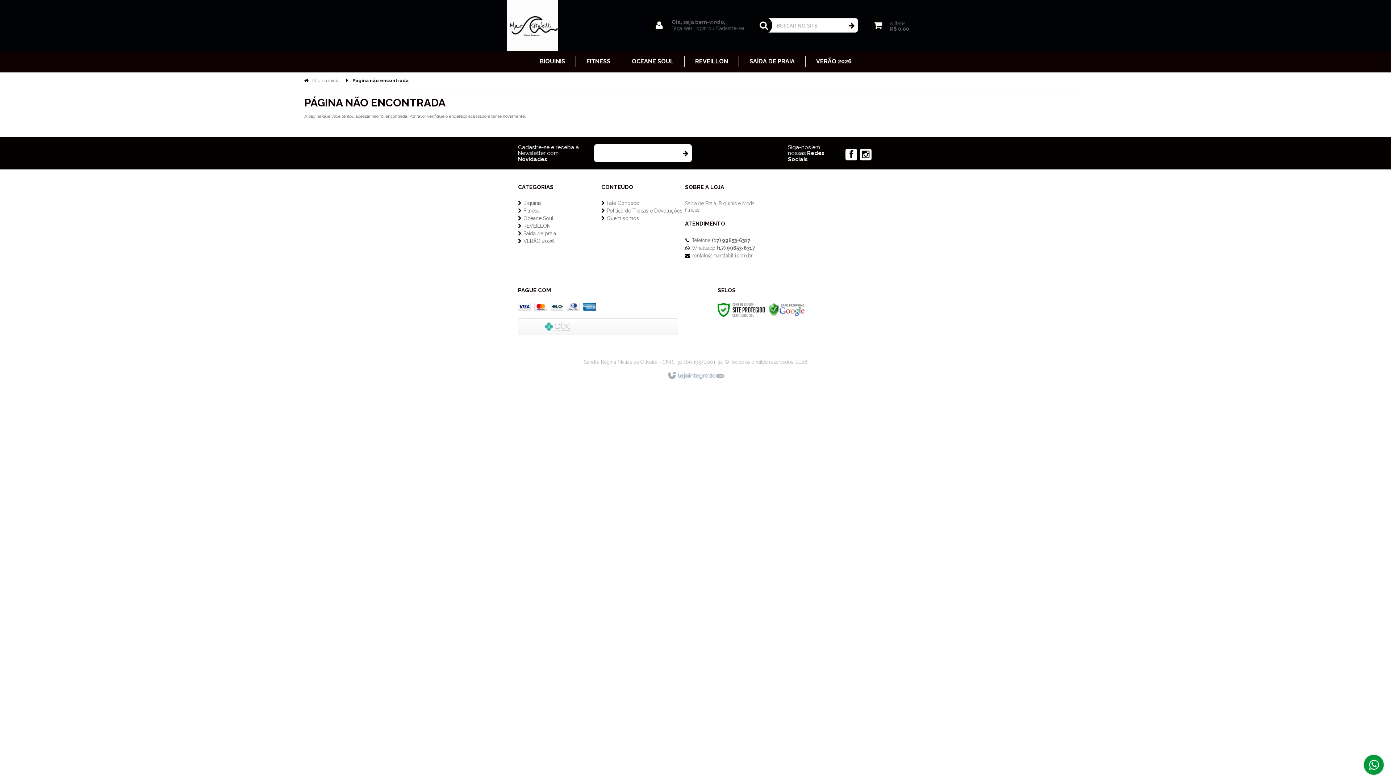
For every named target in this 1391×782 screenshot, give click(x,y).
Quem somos (623, 218)
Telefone (721, 240)
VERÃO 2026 (538, 241)
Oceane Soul (538, 218)
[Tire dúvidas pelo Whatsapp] (1374, 765)
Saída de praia (539, 233)
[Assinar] (685, 153)
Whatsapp (723, 248)
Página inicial (326, 80)
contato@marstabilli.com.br (722, 255)
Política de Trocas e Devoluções (644, 211)
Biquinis (532, 203)
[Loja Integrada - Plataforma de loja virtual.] (696, 376)
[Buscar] (851, 25)
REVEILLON (537, 226)
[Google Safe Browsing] (787, 309)
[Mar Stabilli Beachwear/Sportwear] (532, 25)
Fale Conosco (623, 203)
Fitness (531, 211)
